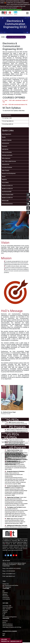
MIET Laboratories (7, 587)
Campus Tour (6, 583)
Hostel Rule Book (18, 4)
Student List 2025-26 (7, 197)
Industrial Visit (5, 164)
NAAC (4, 633)
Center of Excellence (7, 607)
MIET (4, 591)
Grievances (5, 610)
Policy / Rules (10, 4)
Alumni (3, 176)
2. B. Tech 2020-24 (8, 121)
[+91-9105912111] (28, 208)
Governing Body (6, 599)
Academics (5, 592)
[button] (5, 555)
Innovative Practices (7, 167)
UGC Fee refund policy (8, 625)
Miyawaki (19, 8)
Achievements (16, 6)
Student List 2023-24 (7, 188)
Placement (4, 146)
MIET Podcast (3, 8)
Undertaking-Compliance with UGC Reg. (12, 627)
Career (2, 2)
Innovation (3, 6)
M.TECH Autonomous (7, 203)
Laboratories (5, 149)
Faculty (4, 137)
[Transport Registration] (28, 199)
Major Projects (5, 170)
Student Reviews (12, 8)
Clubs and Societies (7, 152)
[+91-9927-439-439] (28, 212)
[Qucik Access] (28, 203)
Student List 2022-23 (7, 185)
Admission (5, 594)
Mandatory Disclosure (8, 624)
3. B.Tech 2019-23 (8, 124)
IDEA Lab (23, 6)
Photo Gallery (5, 182)
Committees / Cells (12, 2)
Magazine (4, 179)
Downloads (27, 4)
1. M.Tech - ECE (8, 118)
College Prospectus (5, 640)
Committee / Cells (7, 605)
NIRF (4, 635)
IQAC (4, 615)
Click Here (21, 110)
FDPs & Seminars (6, 158)
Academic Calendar (7, 140)
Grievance (25, 2)
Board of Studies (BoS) (7, 194)
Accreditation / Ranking (18, 1)
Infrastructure (6, 597)
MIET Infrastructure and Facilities (10, 585)
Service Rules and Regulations (10, 616)
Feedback (19, 2)
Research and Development (9, 173)
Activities (9, 6)
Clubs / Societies (6, 608)
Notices (4, 622)
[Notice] (28, 195)
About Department (6, 134)
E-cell (4, 613)
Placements (5, 595)
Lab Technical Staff (6, 191)
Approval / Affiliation (5, 1)
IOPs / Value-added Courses (9, 161)
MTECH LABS (5, 200)
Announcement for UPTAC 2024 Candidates (10, 9)
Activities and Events (7, 155)
